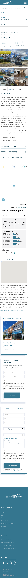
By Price (3, 24)
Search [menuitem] (3, 512)
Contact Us (5, 349)
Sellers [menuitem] (3, 518)
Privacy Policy (15, 389)
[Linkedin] (7, 563)
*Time (4, 432)
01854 (22, 310)
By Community (4, 14)
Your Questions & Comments (10, 438)
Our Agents (11, 349)
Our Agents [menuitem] (4, 521)
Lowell (18, 310)
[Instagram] (15, 563)
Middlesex (13, 310)
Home (1, 310)
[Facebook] (3, 563)
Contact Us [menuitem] (4, 526)
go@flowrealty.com (9, 542)
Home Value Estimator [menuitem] (7, 523)
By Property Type (5, 19)
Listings (5, 310)
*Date (4, 426)
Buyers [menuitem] (3, 515)
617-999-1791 (8, 346)
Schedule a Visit (19, 408)
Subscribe (12, 395)
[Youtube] (11, 563)
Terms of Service (17, 470)
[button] (25, 8)
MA (9, 310)
